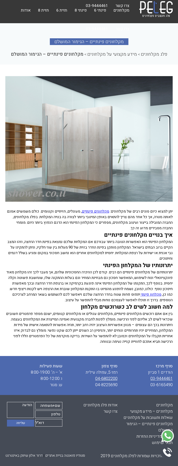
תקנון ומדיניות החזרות (155, 436)
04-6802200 (106, 378)
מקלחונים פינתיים (95, 211)
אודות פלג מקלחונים (100, 405)
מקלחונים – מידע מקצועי (151, 411)
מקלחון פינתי (150, 294)
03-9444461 (97, 29)
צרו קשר (122, 29)
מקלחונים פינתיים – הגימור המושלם (149, 427)
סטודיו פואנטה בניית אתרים (65, 455)
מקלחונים (164, 405)
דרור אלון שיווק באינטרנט (24, 455)
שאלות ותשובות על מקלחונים (148, 417)
